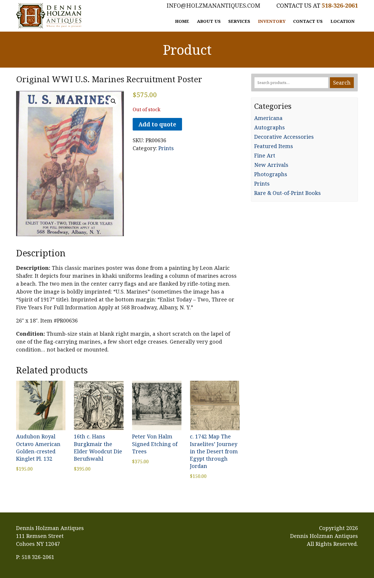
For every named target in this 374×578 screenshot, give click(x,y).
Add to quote (157, 124)
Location (342, 21)
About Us (209, 21)
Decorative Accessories (284, 136)
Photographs (270, 174)
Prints (166, 148)
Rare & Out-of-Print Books (287, 192)
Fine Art (264, 155)
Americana (268, 117)
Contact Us (308, 21)
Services (239, 21)
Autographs (269, 127)
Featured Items (273, 146)
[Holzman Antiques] (49, 16)
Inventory (271, 21)
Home (182, 21)
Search (342, 82)
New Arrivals (271, 164)
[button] (113, 101)
